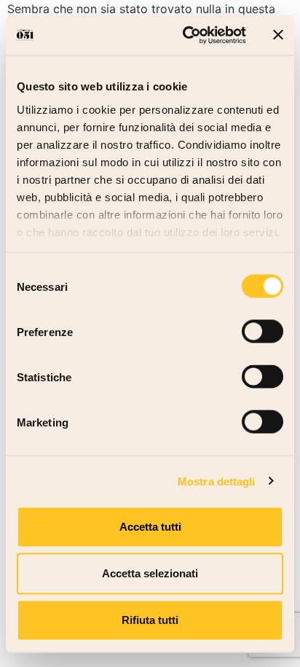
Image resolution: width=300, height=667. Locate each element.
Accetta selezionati (150, 573)
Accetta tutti (150, 526)
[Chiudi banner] (278, 35)
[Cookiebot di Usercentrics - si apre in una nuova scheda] (185, 35)
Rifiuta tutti (150, 620)
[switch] (262, 331)
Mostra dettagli (217, 481)
